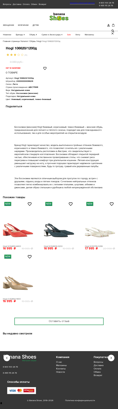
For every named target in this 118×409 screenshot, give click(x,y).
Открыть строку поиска (113, 31)
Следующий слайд (111, 358)
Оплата (26, 4)
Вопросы (7, 4)
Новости (60, 372)
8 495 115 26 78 (106, 5)
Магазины (89, 34)
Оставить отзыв (59, 321)
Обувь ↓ (33, 34)
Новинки (7, 34)
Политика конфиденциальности (80, 400)
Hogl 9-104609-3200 (53, 246)
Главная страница (11, 41)
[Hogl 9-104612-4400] (18, 222)
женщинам (8, 25)
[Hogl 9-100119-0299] (100, 222)
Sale (69, 34)
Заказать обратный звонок (82, 3)
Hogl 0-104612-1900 (12, 299)
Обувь (33, 41)
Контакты (61, 368)
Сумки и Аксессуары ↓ (52, 34)
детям (36, 25)
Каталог (24, 41)
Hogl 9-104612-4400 (12, 246)
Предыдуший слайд (7, 358)
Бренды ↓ (20, 34)
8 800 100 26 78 (106, 3)
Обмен (34, 4)
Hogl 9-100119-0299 (94, 246)
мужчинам (23, 25)
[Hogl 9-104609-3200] (59, 222)
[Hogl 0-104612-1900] (18, 274)
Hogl (39, 41)
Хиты (77, 34)
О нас (59, 362)
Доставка (17, 4)
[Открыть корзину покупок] (113, 25)
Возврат (42, 4)
